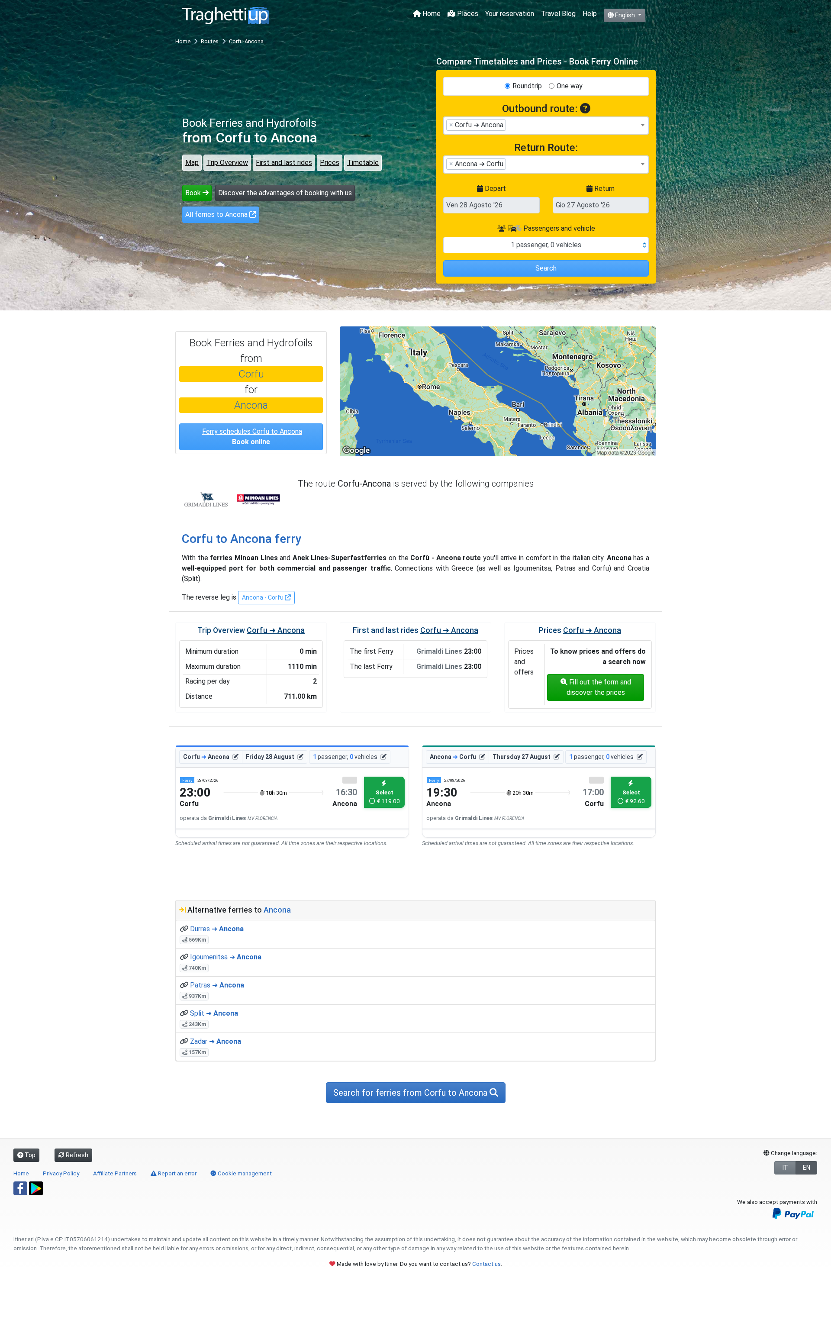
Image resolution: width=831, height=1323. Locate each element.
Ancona (251, 405)
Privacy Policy (61, 1173)
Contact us (486, 1263)
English (625, 15)
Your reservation (509, 14)
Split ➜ (214, 1013)
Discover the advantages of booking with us (285, 193)
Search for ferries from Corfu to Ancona (411, 1092)
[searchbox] (510, 124)
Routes (210, 41)
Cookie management (244, 1173)
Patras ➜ (217, 985)
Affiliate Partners (115, 1173)
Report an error (176, 1173)
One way (570, 86)
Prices (329, 162)
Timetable (363, 162)
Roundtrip (527, 86)
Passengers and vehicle (558, 228)
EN (806, 1167)
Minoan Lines (258, 499)
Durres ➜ (217, 929)
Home (431, 14)
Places (466, 14)
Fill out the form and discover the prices (599, 687)
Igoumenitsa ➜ (225, 957)
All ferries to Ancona (217, 214)
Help (590, 14)
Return (604, 188)
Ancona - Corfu (263, 597)
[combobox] (546, 125)
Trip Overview (227, 162)
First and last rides (284, 162)
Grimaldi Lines (206, 499)
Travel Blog (558, 14)
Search (546, 268)
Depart (494, 188)
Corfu (251, 374)
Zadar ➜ (215, 1041)
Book (194, 193)
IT (785, 1167)
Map (192, 162)
